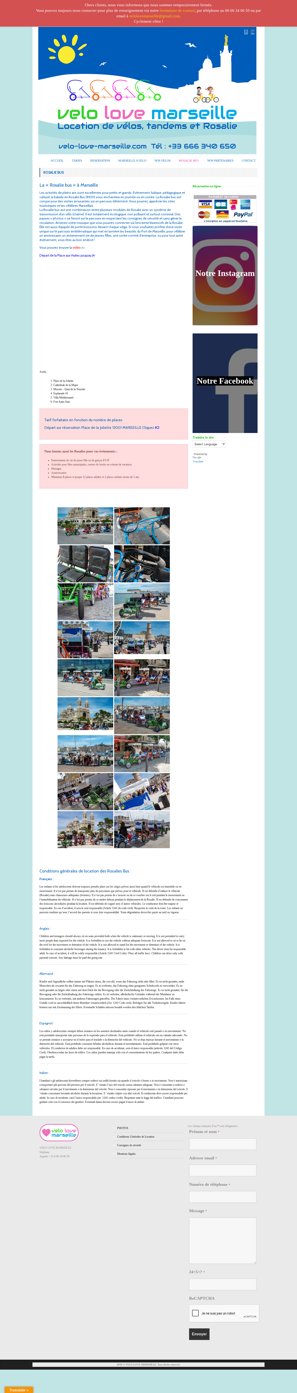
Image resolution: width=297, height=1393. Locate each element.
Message (198, 1210)
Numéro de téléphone (209, 1184)
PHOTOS (122, 1128)
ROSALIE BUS (189, 160)
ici (82, 247)
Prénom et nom (204, 1131)
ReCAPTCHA (202, 1298)
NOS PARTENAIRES (220, 160)
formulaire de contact (177, 10)
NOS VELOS (163, 160)
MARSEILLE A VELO (132, 160)
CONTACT (249, 160)
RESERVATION (100, 160)
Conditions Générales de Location (135, 1136)
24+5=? (197, 1272)
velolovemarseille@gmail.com (154, 16)
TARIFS (77, 160)
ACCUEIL (57, 160)
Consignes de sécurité (129, 1145)
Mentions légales (126, 1153)
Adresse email (203, 1158)
